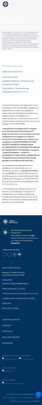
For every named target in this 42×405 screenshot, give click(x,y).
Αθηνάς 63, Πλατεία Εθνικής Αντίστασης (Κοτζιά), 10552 (13, 273)
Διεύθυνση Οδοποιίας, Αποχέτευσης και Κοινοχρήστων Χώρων (18, 83)
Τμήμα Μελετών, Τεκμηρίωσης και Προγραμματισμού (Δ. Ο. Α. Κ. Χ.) (15, 90)
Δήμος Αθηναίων (7, 32)
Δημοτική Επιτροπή (10, 77)
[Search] (32, 4)
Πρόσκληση (18, 71)
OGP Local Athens (10, 308)
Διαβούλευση (7, 71)
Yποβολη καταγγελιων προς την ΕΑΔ (18, 298)
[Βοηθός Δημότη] (38, 394)
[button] (39, 4)
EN (28, 4)
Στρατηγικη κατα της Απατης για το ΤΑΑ (20, 293)
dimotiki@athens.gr (9, 184)
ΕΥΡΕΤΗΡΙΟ (6, 303)
